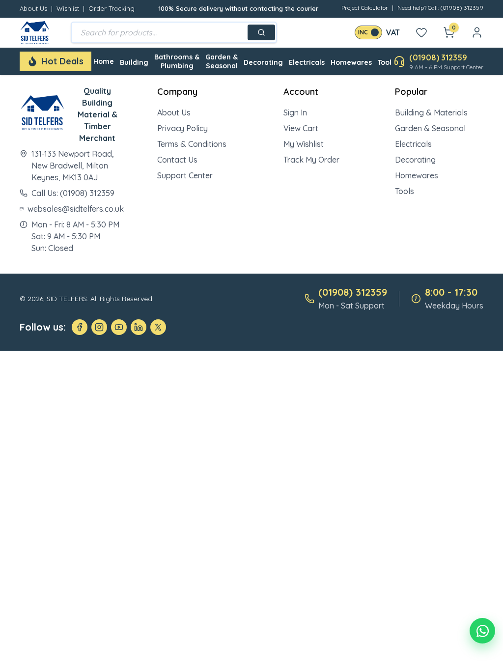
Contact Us (177, 160)
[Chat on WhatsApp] (482, 630)
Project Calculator (364, 7)
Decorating (263, 62)
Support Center (185, 175)
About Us (33, 8)
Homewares (351, 62)
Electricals (307, 62)
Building (134, 62)
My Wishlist (303, 144)
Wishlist (67, 8)
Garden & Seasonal (221, 61)
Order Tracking (111, 8)
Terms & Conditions (191, 144)
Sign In (295, 112)
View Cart (300, 128)
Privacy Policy (182, 128)
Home (103, 61)
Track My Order (311, 160)
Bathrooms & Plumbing (176, 61)
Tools (404, 191)
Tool (384, 62)
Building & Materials (431, 112)
